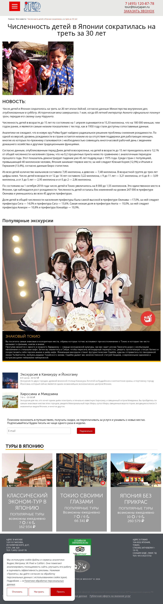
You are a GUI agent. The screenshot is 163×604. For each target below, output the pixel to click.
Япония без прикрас (136, 499)
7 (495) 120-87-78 (139, 3)
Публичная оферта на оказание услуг (110, 596)
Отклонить (17, 592)
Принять (61, 592)
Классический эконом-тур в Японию (27, 502)
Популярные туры (27, 514)
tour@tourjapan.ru (137, 7)
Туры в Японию (25, 446)
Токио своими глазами (81, 499)
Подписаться (86, 431)
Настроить (39, 592)
